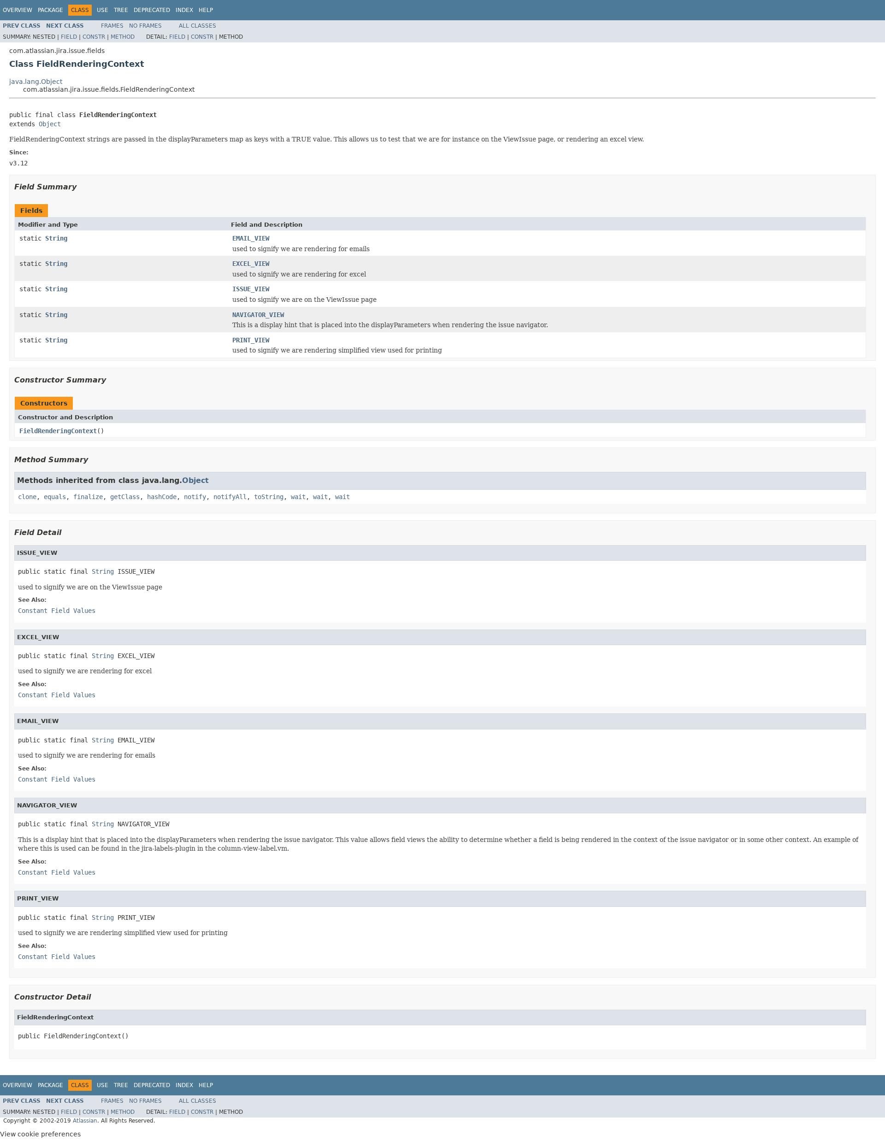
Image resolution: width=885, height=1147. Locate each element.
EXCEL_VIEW (250, 263)
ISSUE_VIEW (250, 289)
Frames (112, 26)
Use (102, 10)
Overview (17, 10)
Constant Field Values (56, 610)
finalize (88, 496)
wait (298, 496)
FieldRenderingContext (58, 431)
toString (268, 496)
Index (184, 10)
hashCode (162, 496)
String (56, 238)
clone (27, 496)
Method (123, 37)
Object (50, 124)
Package (50, 10)
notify (195, 496)
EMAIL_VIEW (250, 238)
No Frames (145, 26)
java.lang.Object (35, 81)
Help (206, 10)
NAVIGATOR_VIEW (258, 314)
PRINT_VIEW (250, 340)
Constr (94, 37)
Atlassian (85, 1121)
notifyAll (230, 496)
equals (55, 496)
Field (69, 37)
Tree (121, 10)
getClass (125, 496)
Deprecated (152, 10)
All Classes (197, 26)
